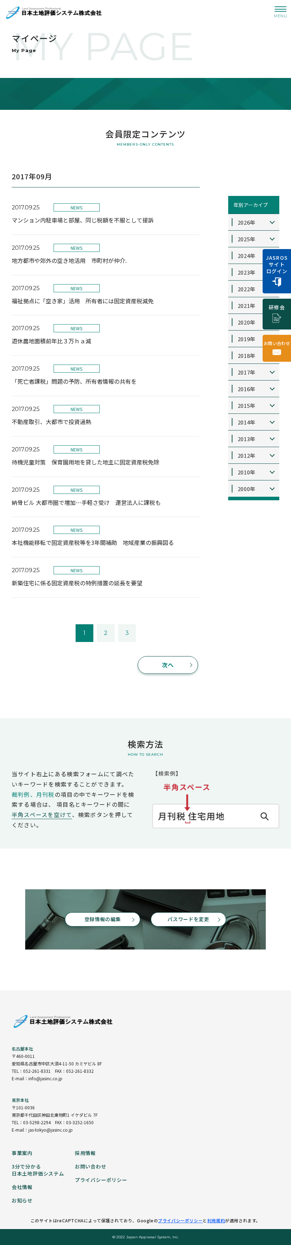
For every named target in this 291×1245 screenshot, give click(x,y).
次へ (168, 664)
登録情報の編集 (102, 919)
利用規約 (216, 1220)
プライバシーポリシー (180, 1220)
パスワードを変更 (188, 919)
